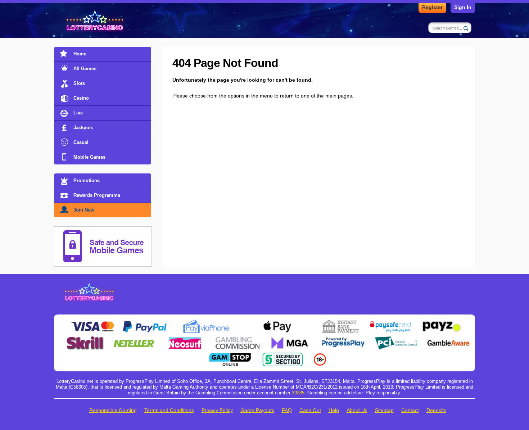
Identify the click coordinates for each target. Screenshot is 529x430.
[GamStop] (230, 355)
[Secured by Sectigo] (283, 355)
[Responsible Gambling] (319, 355)
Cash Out (310, 410)
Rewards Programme (96, 195)
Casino (81, 98)
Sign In (462, 7)
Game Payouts (257, 410)
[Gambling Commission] (237, 339)
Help (334, 410)
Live (78, 113)
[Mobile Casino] (103, 231)
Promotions (86, 180)
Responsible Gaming (113, 410)
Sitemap (384, 410)
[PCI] (396, 339)
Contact (410, 410)
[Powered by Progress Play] (343, 339)
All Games (84, 68)
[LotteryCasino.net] (95, 21)
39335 (298, 392)
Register (432, 7)
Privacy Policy (217, 410)
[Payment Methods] (92, 322)
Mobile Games (89, 157)
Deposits (436, 410)
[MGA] (290, 339)
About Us (357, 410)
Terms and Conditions (169, 410)
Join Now (83, 210)
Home (79, 53)
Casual (81, 142)
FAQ (287, 410)
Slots (79, 83)
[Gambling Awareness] (448, 339)
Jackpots (83, 127)
